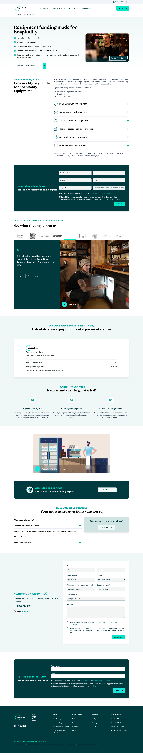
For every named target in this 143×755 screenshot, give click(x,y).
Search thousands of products (27, 14)
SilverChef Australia (117, 723)
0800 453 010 (119, 2)
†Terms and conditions (28, 741)
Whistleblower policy (40, 741)
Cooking (94, 723)
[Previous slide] (20, 276)
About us (85, 8)
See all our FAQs (107, 527)
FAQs (74, 731)
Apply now (123, 8)
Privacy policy (17, 741)
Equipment (44, 8)
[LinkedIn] (24, 726)
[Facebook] (15, 726)
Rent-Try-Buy (57, 719)
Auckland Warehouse (117, 719)
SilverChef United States (119, 731)
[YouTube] (21, 726)
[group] (20, 236)
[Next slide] (28, 276)
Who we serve (58, 8)
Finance (33, 8)
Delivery (74, 719)
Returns (74, 723)
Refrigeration (96, 719)
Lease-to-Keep (57, 723)
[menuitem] (34, 8)
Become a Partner (74, 8)
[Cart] (127, 2)
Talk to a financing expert (61, 727)
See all (94, 727)
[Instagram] (18, 726)
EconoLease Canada (117, 727)
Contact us (107, 490)
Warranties (75, 727)
